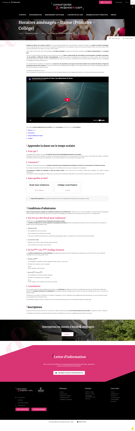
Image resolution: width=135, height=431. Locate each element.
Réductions (87, 398)
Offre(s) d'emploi (115, 393)
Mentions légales (115, 399)
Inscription (66, 334)
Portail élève (118, 2)
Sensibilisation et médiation (97, 15)
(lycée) (33, 130)
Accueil (20, 33)
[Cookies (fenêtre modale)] (132, 428)
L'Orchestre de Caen (75, 15)
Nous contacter (22, 409)
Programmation (63, 393)
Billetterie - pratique (90, 393)
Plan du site (113, 401)
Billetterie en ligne (89, 391)
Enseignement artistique (65, 395)
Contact (113, 391)
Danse (43, 33)
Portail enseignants (115, 397)
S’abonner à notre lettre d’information (70, 373)
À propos (22, 15)
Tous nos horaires (39, 409)
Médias (113, 15)
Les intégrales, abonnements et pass (90, 396)
